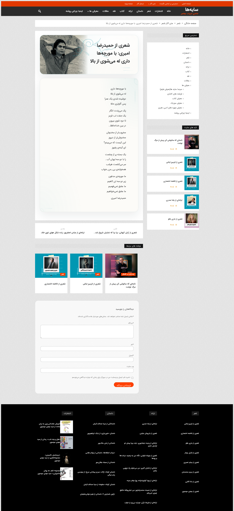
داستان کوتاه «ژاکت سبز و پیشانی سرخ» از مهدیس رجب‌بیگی (96, 473)
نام (132, 344)
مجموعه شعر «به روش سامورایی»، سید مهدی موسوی (49, 472)
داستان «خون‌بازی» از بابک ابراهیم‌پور (101, 433)
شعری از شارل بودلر (192, 453)
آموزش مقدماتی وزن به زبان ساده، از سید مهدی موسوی (49, 425)
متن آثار (153, 3)
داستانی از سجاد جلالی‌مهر (105, 462)
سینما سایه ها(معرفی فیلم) (171, 89)
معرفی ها (93, 11)
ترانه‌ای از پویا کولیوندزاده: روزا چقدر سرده (142, 480)
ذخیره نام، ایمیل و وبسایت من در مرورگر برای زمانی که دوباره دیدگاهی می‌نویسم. (101, 377)
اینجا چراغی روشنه (74, 11)
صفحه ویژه (129, 3)
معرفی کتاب (177, 98)
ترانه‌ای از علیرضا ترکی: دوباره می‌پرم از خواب (141, 502)
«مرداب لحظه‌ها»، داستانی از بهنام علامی (100, 453)
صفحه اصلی (186, 3)
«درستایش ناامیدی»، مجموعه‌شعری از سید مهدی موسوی (50, 458)
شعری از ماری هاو (175, 218)
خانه (169, 11)
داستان (139, 11)
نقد (114, 11)
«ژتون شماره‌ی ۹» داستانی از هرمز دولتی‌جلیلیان (97, 494)
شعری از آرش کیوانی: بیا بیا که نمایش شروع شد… (115, 232)
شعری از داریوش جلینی (148, 433)
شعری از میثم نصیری (191, 462)
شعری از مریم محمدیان (190, 472)
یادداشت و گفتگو (128, 274)
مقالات (105, 11)
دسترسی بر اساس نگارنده (169, 3)
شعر (149, 11)
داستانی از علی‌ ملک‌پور (106, 443)
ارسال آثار (140, 3)
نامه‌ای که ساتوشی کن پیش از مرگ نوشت (123, 285)
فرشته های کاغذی (174, 94)
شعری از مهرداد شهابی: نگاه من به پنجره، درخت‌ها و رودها (138, 457)
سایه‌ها (191, 9)
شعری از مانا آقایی (192, 481)
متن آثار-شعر (167, 23)
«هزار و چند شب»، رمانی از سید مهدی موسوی (48, 441)
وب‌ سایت (130, 366)
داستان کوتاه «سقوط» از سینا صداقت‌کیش (99, 484)
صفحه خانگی (190, 23)
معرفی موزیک (176, 103)
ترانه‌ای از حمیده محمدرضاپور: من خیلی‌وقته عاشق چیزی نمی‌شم (138, 491)
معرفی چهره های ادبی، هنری (170, 107)
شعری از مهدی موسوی (190, 491)
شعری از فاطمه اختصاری (54, 284)
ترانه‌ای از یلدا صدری (174, 200)
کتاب (122, 11)
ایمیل (131, 355)
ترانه (130, 11)
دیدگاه (131, 323)
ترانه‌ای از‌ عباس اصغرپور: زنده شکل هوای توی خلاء (62, 232)
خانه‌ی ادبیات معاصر (189, 13)
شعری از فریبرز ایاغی (91, 284)
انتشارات (159, 11)
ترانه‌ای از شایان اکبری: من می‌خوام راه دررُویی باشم (140, 469)
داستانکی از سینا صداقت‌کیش (104, 424)
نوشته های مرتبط (133, 246)
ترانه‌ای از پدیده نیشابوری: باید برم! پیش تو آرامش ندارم (140, 444)
